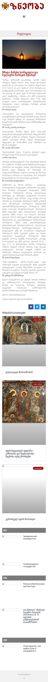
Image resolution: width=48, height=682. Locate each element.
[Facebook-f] (24, 678)
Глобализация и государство (30, 565)
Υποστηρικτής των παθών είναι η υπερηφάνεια (32, 648)
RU (5, 530)
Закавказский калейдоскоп (30, 537)
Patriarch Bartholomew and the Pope (34, 585)
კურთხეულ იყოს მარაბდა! (20, 519)
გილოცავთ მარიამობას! (19, 372)
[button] (24, 16)
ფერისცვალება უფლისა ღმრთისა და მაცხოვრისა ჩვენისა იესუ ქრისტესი (20, 453)
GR (5, 640)
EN (5, 578)
